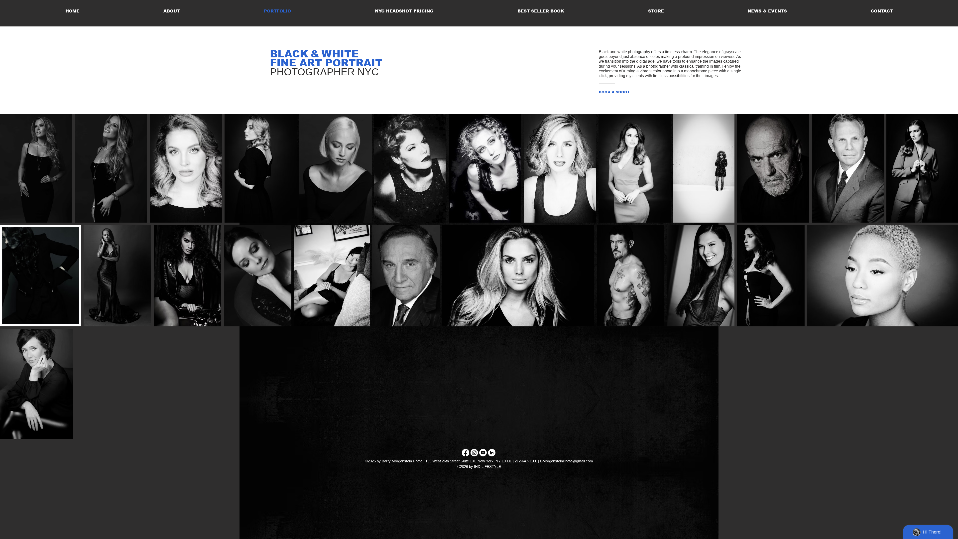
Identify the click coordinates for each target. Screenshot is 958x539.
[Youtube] (483, 452)
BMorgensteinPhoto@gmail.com (566, 461)
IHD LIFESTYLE (487, 466)
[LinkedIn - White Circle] (491, 452)
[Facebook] (465, 452)
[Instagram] (474, 452)
